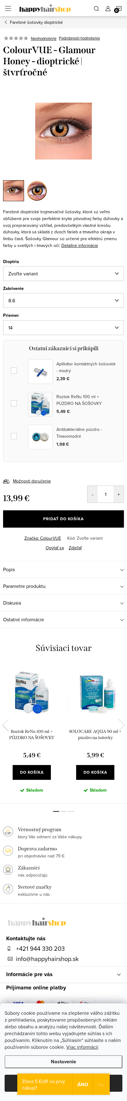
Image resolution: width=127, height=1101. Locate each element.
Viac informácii (82, 1047)
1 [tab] (56, 811)
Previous (5, 725)
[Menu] (8, 8)
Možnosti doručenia (32, 481)
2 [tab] (63, 811)
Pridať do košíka (63, 519)
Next (121, 725)
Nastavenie (63, 1061)
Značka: (42, 538)
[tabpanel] (31, 733)
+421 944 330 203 (40, 948)
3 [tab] (71, 811)
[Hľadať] (96, 8)
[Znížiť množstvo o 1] (93, 494)
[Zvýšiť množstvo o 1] (118, 494)
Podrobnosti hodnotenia (79, 38)
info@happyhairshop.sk (47, 959)
